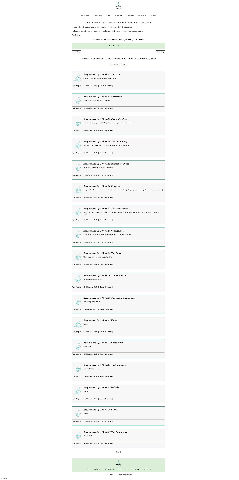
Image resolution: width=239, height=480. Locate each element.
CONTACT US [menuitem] (142, 16)
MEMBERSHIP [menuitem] (118, 16)
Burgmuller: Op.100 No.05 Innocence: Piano (106, 164)
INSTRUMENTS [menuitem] (97, 16)
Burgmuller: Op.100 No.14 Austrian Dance (105, 365)
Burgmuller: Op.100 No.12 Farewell (101, 320)
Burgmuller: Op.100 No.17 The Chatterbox (105, 432)
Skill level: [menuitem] (111, 46)
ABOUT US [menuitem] (147, 469)
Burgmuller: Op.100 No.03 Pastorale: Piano (105, 119)
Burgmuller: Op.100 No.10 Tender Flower (104, 275)
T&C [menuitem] (127, 469)
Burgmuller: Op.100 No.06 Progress (101, 186)
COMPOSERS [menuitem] (85, 16)
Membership (160, 52)
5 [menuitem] (128, 46)
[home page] (118, 5)
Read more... (76, 35)
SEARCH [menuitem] (153, 16)
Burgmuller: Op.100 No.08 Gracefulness (103, 231)
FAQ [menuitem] (87, 469)
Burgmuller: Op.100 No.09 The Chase (102, 253)
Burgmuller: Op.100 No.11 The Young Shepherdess (109, 298)
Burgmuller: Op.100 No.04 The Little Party (105, 141)
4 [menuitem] (123, 46)
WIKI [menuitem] (108, 16)
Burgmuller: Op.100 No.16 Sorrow (100, 410)
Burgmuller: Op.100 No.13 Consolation (103, 342)
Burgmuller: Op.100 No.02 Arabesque (102, 96)
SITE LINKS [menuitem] (130, 16)
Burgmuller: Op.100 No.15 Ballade (101, 387)
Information (76, 52)
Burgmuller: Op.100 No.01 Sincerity (101, 74)
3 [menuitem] (118, 46)
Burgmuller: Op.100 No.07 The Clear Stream (106, 208)
